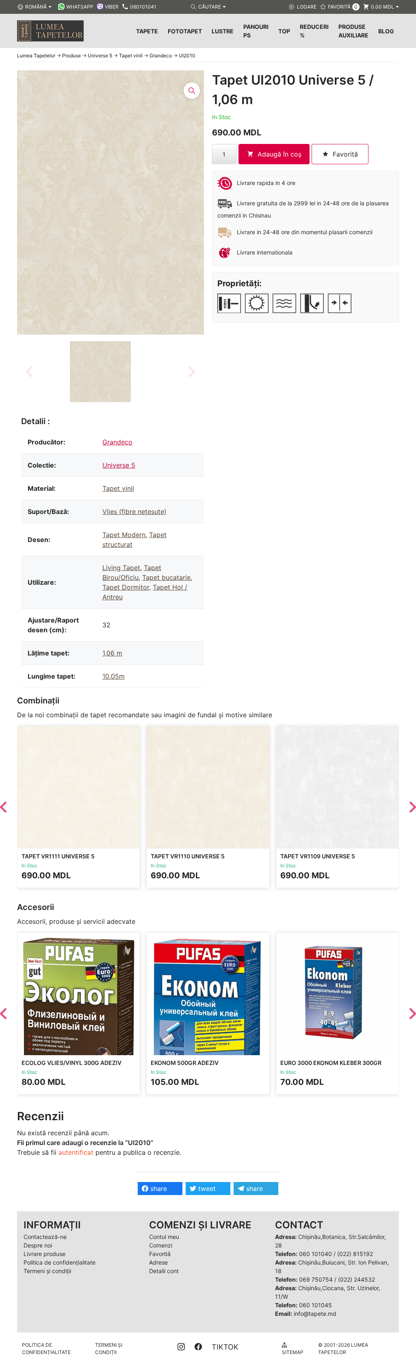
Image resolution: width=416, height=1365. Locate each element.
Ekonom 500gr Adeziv (185, 1062)
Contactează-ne (45, 1236)
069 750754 (316, 1279)
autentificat (75, 1152)
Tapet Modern (123, 535)
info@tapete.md (315, 1313)
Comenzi (160, 1245)
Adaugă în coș (279, 154)
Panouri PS (256, 31)
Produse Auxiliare (353, 31)
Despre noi (38, 1245)
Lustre (223, 31)
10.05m (113, 676)
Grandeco (117, 442)
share (157, 1188)
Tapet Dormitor (125, 587)
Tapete (147, 31)
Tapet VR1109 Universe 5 (317, 856)
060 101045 (315, 1305)
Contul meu (164, 1236)
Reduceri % (314, 31)
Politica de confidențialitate (59, 1262)
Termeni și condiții (47, 1270)
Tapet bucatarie (166, 577)
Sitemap (292, 1352)
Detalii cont (164, 1270)
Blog (386, 31)
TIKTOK (225, 1347)
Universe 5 (118, 465)
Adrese (158, 1262)
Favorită (160, 1253)
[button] (100, 371)
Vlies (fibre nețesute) (134, 511)
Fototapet (185, 31)
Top (284, 31)
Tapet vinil (118, 488)
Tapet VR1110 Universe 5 (188, 856)
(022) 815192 (355, 1253)
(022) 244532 (356, 1279)
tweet (206, 1188)
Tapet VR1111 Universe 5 (58, 856)
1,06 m (112, 653)
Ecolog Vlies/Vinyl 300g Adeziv (71, 1062)
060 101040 (315, 1253)
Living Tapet (121, 568)
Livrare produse (44, 1253)
